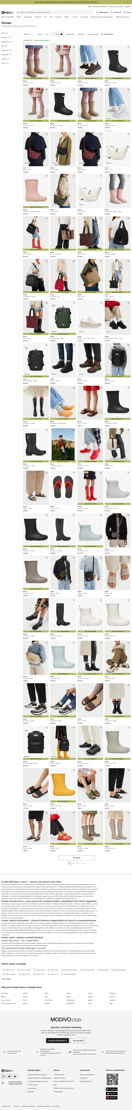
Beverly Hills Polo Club (8, 1003)
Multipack (81, 34)
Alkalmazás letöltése (101, 7)
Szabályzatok (64, 1091)
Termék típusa (70, 34)
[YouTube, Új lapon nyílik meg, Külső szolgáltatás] (9, 1076)
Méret (40, 34)
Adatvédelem (56, 1106)
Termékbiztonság (92, 1081)
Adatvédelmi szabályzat (43, 1106)
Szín (46, 34)
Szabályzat (17, 1106)
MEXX (3, 997)
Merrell (25, 993)
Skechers (112, 1000)
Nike (111, 1003)
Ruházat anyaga (93, 34)
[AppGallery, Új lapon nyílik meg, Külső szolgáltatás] (112, 1098)
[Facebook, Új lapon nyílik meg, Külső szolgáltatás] (15, 1076)
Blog (90, 7)
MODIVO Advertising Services (66, 1088)
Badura (25, 1003)
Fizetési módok (39, 1085)
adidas (90, 1000)
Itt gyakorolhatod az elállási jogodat (40, 1078)
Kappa (68, 997)
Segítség (128, 6)
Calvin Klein (49, 1000)
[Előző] (5, 2)
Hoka (46, 993)
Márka (58, 34)
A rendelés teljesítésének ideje (40, 1081)
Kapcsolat (37, 1091)
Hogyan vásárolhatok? (92, 1074)
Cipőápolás (90, 1078)
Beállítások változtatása (28, 1106)
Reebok (47, 1003)
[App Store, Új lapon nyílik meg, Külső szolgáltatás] (112, 1093)
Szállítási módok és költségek (40, 1074)
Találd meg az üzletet (116, 6)
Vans (46, 997)
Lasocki (112, 997)
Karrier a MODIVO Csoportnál (66, 1081)
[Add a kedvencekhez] (46, 47)
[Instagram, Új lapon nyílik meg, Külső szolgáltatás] (3, 1076)
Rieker (25, 997)
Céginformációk (65, 1074)
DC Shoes (4, 993)
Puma (25, 1000)
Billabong (113, 993)
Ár (51, 34)
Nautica (90, 997)
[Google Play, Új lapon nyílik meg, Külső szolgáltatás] (112, 1089)
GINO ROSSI (70, 1003)
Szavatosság (38, 1088)
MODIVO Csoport (66, 1078)
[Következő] (127, 2)
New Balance (70, 1000)
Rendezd (27, 34)
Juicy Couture (6, 1000)
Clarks (90, 993)
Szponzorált (26, 44)
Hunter (68, 993)
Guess (90, 1003)
